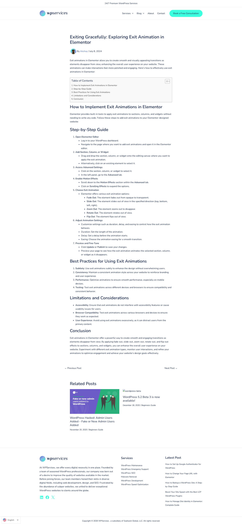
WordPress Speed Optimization (134, 484)
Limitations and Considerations (87, 95)
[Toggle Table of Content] (166, 81)
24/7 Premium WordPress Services (121, 3)
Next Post (171, 368)
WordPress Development (132, 480)
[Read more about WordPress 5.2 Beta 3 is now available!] (132, 390)
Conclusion (78, 98)
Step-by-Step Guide (82, 88)
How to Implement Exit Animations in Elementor (95, 85)
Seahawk (128, 521)
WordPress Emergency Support (135, 469)
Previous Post (73, 368)
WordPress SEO (128, 473)
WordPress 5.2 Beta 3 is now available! (141, 399)
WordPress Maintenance (131, 465)
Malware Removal (129, 476)
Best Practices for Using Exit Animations (92, 92)
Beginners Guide (96, 429)
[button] (132, 13)
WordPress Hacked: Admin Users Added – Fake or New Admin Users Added (92, 421)
